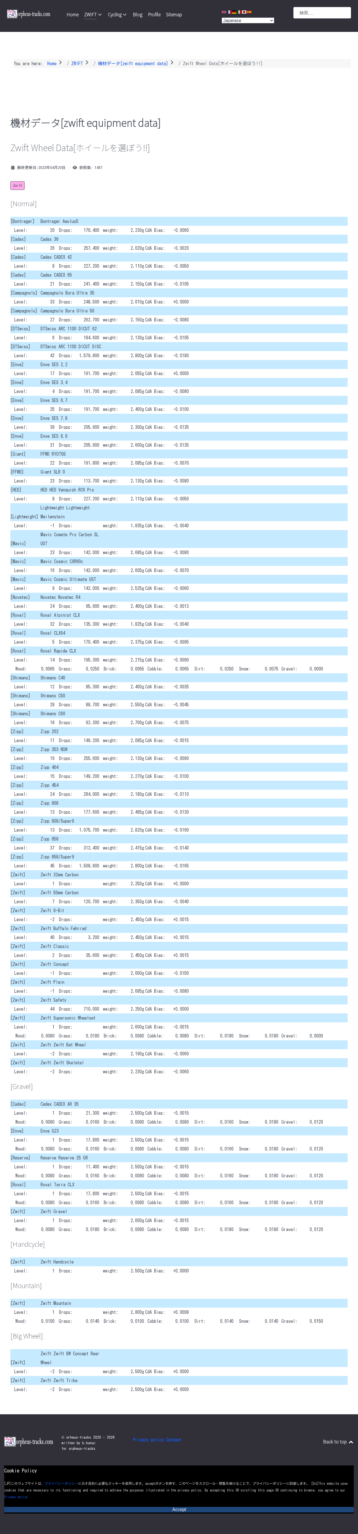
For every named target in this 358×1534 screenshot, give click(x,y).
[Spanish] (249, 11)
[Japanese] (244, 11)
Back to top (335, 1441)
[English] (224, 11)
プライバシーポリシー (61, 1483)
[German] (234, 11)
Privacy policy (16, 1496)
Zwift (17, 185)
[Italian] (239, 11)
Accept (179, 1509)
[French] (229, 11)
